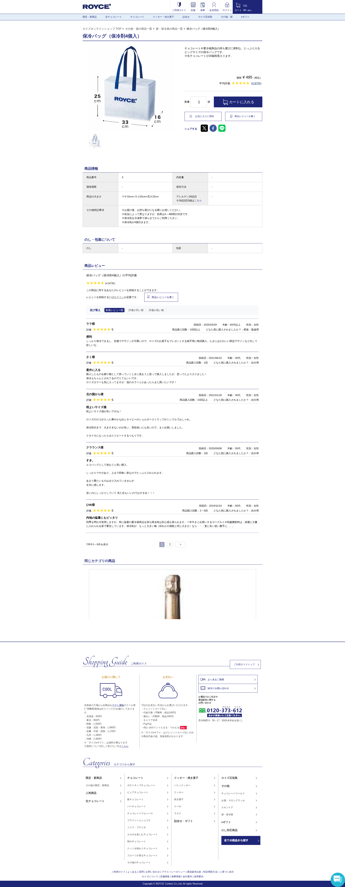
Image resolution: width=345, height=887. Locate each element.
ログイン (227, 10)
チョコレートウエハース (140, 813)
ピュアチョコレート (137, 792)
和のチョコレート (136, 841)
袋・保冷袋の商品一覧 (169, 28)
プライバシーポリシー (173, 871)
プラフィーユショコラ (139, 820)
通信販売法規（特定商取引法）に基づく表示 (210, 871)
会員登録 (214, 10)
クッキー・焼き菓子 (163, 16)
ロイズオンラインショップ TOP (102, 28)
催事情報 (176, 876)
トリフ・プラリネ (136, 827)
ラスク (177, 813)
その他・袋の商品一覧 (138, 28)
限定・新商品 (90, 16)
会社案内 (187, 876)
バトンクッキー (182, 785)
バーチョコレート (136, 806)
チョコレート (137, 16)
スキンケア (227, 807)
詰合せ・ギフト (183, 820)
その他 (225, 785)
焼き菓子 (178, 799)
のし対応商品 (229, 830)
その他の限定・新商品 (97, 785)
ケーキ (177, 806)
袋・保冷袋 (227, 814)
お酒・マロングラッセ (233, 800)
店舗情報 (164, 876)
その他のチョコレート (139, 862)
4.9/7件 (256, 83)
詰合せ (186, 16)
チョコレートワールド (233, 793)
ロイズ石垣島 (205, 16)
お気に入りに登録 (204, 116)
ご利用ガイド (179, 10)
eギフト (245, 16)
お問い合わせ (153, 871)
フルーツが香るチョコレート (142, 855)
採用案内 (198, 876)
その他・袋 (227, 16)
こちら (198, 200)
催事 (202, 10)
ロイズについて (150, 876)
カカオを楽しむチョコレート (142, 834)
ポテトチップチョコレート (141, 785)
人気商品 (91, 792)
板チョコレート (135, 799)
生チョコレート (113, 16)
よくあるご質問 (135, 871)
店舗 (193, 10)
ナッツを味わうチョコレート (142, 848)
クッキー (178, 792)
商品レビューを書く (245, 116)
